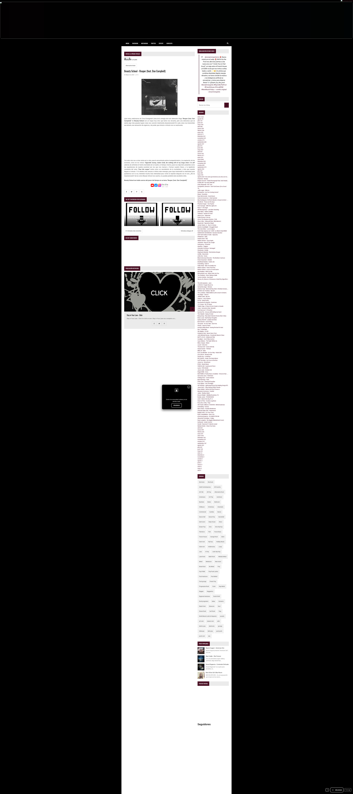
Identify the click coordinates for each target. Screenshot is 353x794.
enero (200, 132)
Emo (210, 527)
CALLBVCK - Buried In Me (205, 354)
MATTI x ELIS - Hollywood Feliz (206, 337)
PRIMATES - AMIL (203, 236)
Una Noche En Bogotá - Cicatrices (207, 302)
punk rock (202, 636)
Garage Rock (214, 536)
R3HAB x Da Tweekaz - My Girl (206, 290)
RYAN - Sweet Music (203, 364)
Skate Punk (202, 606)
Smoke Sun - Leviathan (204, 356)
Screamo (221, 601)
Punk (213, 586)
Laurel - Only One (202, 345)
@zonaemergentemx (212, 57)
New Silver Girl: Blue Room (214, 672)
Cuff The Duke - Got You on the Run (207, 360)
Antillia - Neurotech (203, 254)
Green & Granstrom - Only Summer (207, 198)
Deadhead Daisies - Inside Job (206, 262)
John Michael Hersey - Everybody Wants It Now (211, 335)
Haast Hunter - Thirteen (204, 348)
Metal (200, 561)
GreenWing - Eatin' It (203, 263)
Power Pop (213, 581)
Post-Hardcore (203, 576)
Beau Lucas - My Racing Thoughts (207, 318)
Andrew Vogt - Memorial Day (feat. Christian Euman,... (213, 289)
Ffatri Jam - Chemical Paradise (206, 381)
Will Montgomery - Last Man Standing (208, 209)
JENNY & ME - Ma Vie (204, 296)
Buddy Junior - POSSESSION (206, 397)
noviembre (202, 138)
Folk (209, 531)
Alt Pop (209, 492)
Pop (219, 566)
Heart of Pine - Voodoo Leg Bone (207, 401)
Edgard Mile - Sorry (203, 372)
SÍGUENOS (176, 405)
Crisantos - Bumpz (203, 178)
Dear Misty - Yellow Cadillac (205, 211)
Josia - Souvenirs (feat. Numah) (207, 308)
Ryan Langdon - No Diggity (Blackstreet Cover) (211, 420)
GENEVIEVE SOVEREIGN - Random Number (210, 233)
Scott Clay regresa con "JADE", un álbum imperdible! (212, 231)
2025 (201, 134)
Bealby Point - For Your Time (206, 412)
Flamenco (202, 531)
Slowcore (211, 606)
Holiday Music (220, 541)
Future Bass (217, 531)
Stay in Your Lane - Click (134, 315)
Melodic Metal (222, 556)
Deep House (212, 522)
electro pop (202, 626)
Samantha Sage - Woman (205, 287)
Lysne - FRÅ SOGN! (203, 368)
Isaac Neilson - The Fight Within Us (207, 341)
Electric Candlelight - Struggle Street (208, 227)
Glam (222, 536)
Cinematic (220, 507)
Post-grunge (202, 581)
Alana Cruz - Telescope (204, 215)
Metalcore (209, 561)
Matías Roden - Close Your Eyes (206, 426)
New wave (218, 561)
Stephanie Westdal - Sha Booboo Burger (209, 252)
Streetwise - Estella (203, 250)
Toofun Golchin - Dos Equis (205, 277)
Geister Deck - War (203, 238)
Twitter (153, 43)
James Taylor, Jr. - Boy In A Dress (207, 225)
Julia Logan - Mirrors (203, 190)
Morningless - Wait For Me (205, 271)
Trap (220, 611)
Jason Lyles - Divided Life (205, 370)
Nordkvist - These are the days (206, 202)
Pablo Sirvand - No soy (204, 217)
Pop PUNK (202, 571)
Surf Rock (212, 611)
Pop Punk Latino (213, 571)
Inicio (127, 43)
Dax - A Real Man (202, 329)
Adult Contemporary (205, 487)
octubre (201, 140)
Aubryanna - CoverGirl (204, 244)
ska (209, 636)
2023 (201, 435)
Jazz (200, 551)
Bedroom (217, 502)
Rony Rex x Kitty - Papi (204, 403)
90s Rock (210, 482)
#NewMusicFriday (207, 89)
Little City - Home (202, 256)
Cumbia (211, 512)
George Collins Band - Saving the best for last (210, 327)
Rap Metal (222, 586)
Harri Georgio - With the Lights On (207, 206)
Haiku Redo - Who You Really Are (207, 265)
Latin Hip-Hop (216, 551)
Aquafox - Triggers (203, 246)
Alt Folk (201, 492)
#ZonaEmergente (207, 85)
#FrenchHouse (210, 87)
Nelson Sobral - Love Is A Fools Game (208, 269)
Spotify (161, 43)
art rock (201, 621)
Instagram (144, 43)
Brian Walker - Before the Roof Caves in (209, 389)
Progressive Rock (204, 586)
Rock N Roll (216, 596)
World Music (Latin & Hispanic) (208, 616)
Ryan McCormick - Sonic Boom (206, 196)
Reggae (201, 591)
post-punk (219, 631)
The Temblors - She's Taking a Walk (207, 275)
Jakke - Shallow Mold (204, 393)
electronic (211, 626)
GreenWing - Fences (203, 406)
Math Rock (212, 556)
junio (200, 122)
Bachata (201, 502)
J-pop (220, 546)
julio (200, 121)
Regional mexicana (204, 596)
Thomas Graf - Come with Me (206, 347)
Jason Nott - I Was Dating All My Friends (209, 387)
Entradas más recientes (134, 231)
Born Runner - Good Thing (205, 321)
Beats (209, 502)
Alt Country (217, 487)
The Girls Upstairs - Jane (204, 283)
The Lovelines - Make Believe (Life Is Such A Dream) (212, 292)
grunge (220, 626)
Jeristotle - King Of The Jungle (206, 242)
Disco (220, 522)
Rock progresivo (203, 601)
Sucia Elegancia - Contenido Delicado (217, 664)
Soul (219, 606)
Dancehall (221, 517)
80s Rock (201, 482)
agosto (200, 119)
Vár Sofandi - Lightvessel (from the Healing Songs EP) (213, 385)
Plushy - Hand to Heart (204, 325)
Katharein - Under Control (205, 422)
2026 (201, 117)
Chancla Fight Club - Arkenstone (207, 410)
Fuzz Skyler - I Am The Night (205, 383)
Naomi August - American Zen (215, 648)
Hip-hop (210, 541)
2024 (201, 159)
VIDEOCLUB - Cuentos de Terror (206, 366)
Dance (219, 512)
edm (218, 621)
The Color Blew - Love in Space (206, 229)
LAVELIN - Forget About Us (205, 285)
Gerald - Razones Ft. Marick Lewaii (207, 424)
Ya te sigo (347, 790)
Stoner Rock (202, 611)
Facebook (135, 43)
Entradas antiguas (186, 231)
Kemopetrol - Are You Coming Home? (208, 192)
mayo (200, 124)
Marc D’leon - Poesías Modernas (207, 408)
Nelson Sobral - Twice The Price (206, 267)
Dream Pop (202, 527)
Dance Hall (202, 517)
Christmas (211, 507)
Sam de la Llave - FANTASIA (205, 375)
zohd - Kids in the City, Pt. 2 (205, 399)
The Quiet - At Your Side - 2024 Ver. (207, 323)
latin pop (210, 631)
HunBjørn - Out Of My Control (206, 339)
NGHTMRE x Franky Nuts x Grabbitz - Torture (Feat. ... (213, 374)
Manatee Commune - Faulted (206, 391)
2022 (200, 453)
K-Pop (207, 551)
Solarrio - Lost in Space (204, 298)
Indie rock (202, 546)
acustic (222, 616)
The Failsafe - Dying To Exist (205, 314)
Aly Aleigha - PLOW (203, 331)
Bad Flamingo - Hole (203, 379)
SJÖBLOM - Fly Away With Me (206, 182)
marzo (201, 128)
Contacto (169, 43)
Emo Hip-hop (218, 527)
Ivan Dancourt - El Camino (205, 310)
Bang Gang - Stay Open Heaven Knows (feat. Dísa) (212, 316)
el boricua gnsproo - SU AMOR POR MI (208, 416)
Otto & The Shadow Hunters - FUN (207, 219)
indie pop (201, 631)
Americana (202, 497)
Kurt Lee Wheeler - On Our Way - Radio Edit (210, 352)
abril (200, 126)
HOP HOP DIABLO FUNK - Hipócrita (208, 234)
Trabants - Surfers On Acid (205, 213)
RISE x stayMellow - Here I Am (206, 414)
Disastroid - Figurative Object (206, 223)
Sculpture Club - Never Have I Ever (207, 333)
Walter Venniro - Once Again (205, 240)
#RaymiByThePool (220, 85)
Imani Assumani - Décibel (205, 260)
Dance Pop (212, 517)
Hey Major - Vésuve (203, 294)
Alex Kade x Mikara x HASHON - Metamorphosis (211, 404)
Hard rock (202, 541)
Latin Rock (202, 556)
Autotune (219, 497)
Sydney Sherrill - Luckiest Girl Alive (207, 319)
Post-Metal (214, 576)
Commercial (202, 512)
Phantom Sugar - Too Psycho (206, 204)
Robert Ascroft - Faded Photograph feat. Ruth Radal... (213, 180)
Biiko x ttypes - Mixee (203, 343)
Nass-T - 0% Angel (203, 207)
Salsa (213, 601)
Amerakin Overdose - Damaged (206, 248)
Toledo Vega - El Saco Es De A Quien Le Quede (210, 306)
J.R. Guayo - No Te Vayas (205, 304)
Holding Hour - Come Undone (206, 377)
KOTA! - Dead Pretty (203, 300)
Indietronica (211, 546)
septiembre (202, 142)
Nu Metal (211, 566)
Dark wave (202, 522)
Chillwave (202, 507)
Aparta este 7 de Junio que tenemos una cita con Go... (213, 177)
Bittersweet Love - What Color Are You (208, 273)
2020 (200, 466)
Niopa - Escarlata (202, 194)
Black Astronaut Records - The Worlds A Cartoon (211, 258)
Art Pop (211, 497)
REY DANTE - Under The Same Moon (208, 358)
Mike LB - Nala (202, 350)
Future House (203, 536)
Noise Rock (202, 566)
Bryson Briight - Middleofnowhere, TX (208, 395)
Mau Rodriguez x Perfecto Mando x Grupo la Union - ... (213, 200)
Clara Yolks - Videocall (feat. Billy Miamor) (209, 221)
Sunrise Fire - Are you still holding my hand (209, 312)
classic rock (210, 621)
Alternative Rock (130, 65)
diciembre (202, 136)
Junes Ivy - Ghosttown (204, 362)
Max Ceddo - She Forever (213, 656)
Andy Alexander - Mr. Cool (205, 184)
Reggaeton (210, 591)
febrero (201, 130)
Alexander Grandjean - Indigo (206, 418)
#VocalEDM (219, 87)
